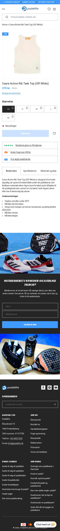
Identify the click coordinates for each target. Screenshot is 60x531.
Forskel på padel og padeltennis (39, 484)
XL (11, 118)
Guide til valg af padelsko (13, 471)
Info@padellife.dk (15, 443)
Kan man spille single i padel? (43, 490)
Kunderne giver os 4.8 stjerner (29, 145)
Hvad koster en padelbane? (42, 503)
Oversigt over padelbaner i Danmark (42, 467)
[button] (3, 9)
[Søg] (7, 17)
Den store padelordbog (12, 498)
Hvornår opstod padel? (40, 478)
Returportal (36, 420)
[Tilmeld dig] (55, 404)
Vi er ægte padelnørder (20, 159)
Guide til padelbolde (10, 480)
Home (4, 25)
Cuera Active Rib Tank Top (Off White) (26, 25)
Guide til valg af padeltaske (14, 475)
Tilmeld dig (30, 324)
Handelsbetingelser (39, 429)
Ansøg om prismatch (11, 93)
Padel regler (7, 494)
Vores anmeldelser (39, 452)
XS (11, 110)
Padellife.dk (25, 528)
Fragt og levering (38, 433)
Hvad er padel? (37, 474)
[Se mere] (49, 9)
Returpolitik (36, 438)
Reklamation (36, 443)
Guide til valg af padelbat (13, 466)
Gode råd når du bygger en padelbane (42, 508)
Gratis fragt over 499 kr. (20, 152)
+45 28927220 (16, 438)
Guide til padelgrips (10, 485)
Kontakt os (35, 424)
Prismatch (35, 447)
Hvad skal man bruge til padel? (15, 489)
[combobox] (31, 17)
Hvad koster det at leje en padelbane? (42, 496)
